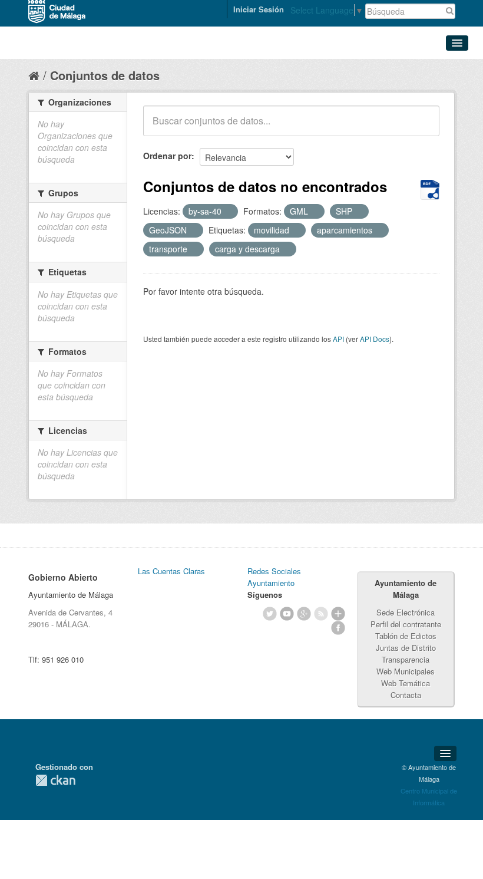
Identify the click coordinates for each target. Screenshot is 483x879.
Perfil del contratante (405, 624)
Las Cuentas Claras (171, 571)
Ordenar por (167, 156)
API (338, 339)
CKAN (55, 780)
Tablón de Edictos (405, 635)
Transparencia (405, 659)
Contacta (406, 694)
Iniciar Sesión (258, 9)
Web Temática (405, 683)
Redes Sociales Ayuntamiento (274, 576)
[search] (422, 127)
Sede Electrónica (405, 612)
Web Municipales (405, 671)
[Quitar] (228, 211)
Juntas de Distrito (406, 647)
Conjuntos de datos (105, 75)
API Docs (374, 339)
